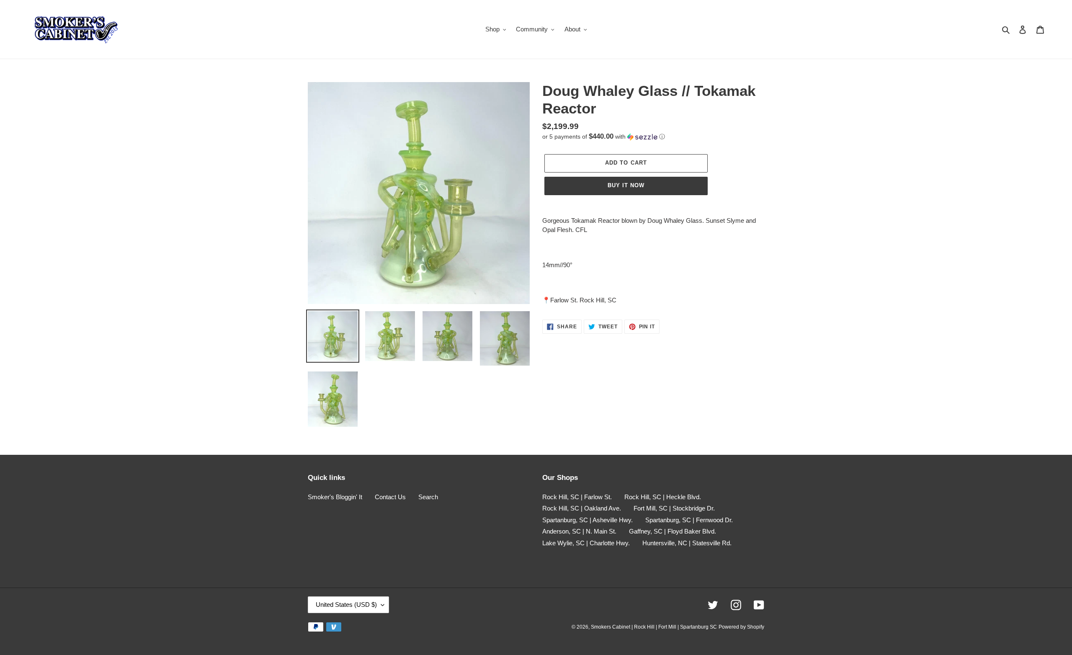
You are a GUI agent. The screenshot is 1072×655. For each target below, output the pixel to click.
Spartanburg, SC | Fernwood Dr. (689, 519)
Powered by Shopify (741, 627)
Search (428, 496)
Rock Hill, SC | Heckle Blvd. (662, 496)
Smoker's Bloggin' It (335, 496)
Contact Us (390, 496)
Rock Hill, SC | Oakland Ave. (581, 508)
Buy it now (626, 185)
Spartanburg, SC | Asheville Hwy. (587, 519)
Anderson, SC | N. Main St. (579, 531)
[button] (603, 137)
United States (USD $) (346, 604)
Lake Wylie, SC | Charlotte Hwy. (586, 543)
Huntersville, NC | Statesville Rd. (687, 543)
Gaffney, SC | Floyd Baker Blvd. (672, 531)
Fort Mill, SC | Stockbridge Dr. (674, 508)
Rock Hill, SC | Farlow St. (577, 496)
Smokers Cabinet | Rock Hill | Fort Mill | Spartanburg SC (654, 627)
